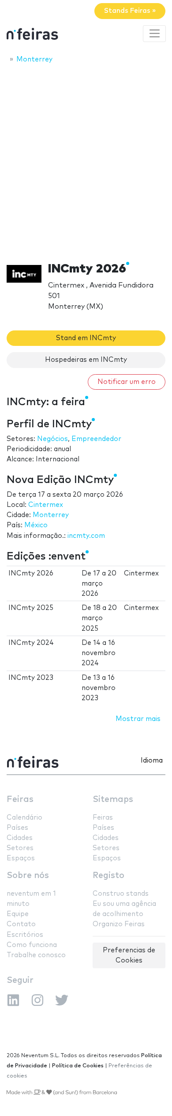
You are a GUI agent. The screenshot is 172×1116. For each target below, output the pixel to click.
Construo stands (121, 893)
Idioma (152, 760)
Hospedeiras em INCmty (86, 360)
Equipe (18, 914)
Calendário (24, 817)
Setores (20, 848)
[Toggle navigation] (154, 33)
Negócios (52, 439)
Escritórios (25, 935)
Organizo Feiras (119, 924)
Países (17, 828)
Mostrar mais (138, 719)
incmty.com (86, 536)
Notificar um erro (126, 382)
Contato (21, 924)
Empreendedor (96, 439)
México (36, 525)
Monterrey (51, 515)
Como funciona (32, 945)
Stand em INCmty (86, 338)
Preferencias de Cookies (129, 955)
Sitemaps (113, 799)
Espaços (21, 858)
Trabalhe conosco (36, 955)
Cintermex (45, 505)
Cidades (20, 838)
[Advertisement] (86, 160)
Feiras (20, 799)
